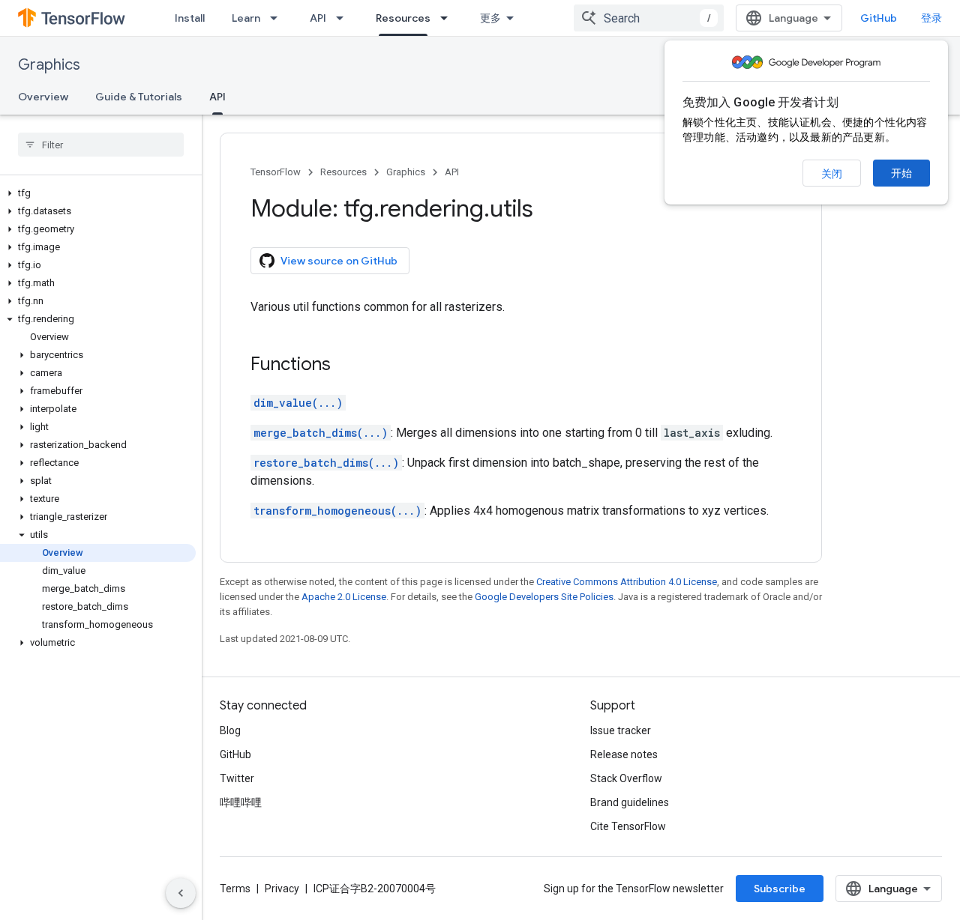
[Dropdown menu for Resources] (448, 18)
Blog (230, 730)
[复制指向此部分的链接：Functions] (346, 366)
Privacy (282, 889)
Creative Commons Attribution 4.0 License (626, 581)
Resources (403, 18)
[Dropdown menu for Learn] (278, 18)
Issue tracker (620, 730)
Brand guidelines (629, 802)
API (318, 18)
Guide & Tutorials (138, 96)
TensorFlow (275, 172)
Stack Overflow (626, 778)
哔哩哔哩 (241, 802)
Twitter (237, 778)
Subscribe (780, 888)
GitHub (878, 18)
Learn (246, 18)
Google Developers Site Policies (544, 596)
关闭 (831, 174)
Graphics (49, 64)
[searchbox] (101, 145)
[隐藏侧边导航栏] (181, 893)
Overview (43, 96)
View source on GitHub (339, 260)
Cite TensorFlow (628, 826)
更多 (490, 18)
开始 (901, 173)
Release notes (624, 754)
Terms (235, 889)
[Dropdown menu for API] (344, 18)
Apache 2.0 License (344, 596)
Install (190, 18)
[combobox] (649, 17)
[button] (98, 193)
